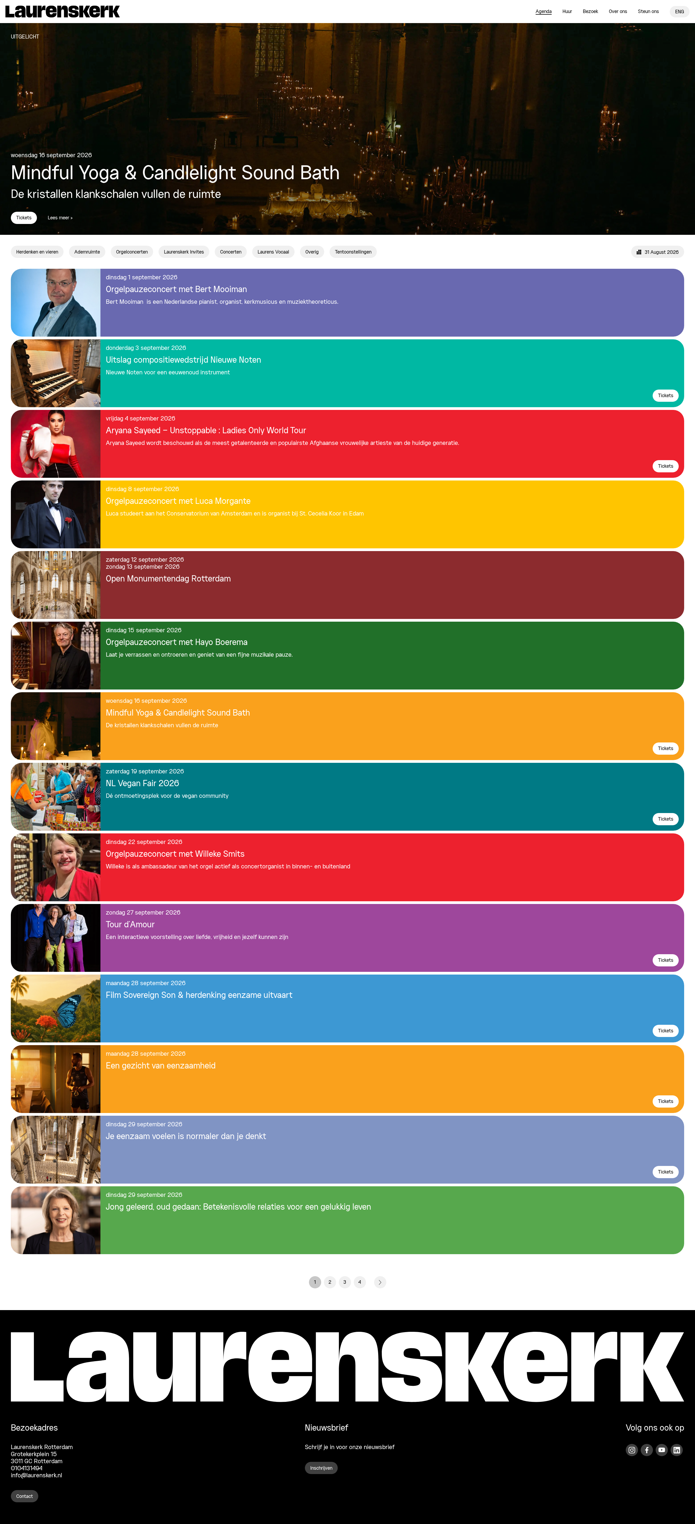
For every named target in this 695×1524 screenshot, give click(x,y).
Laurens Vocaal (273, 252)
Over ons (618, 12)
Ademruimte (87, 252)
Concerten (230, 252)
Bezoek (590, 12)
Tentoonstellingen (353, 252)
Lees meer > (60, 218)
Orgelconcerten (132, 252)
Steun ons (648, 12)
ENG (679, 12)
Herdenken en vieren (37, 252)
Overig (312, 252)
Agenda (544, 12)
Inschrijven (321, 1468)
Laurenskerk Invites (184, 252)
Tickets (23, 218)
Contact (24, 1496)
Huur (567, 12)
